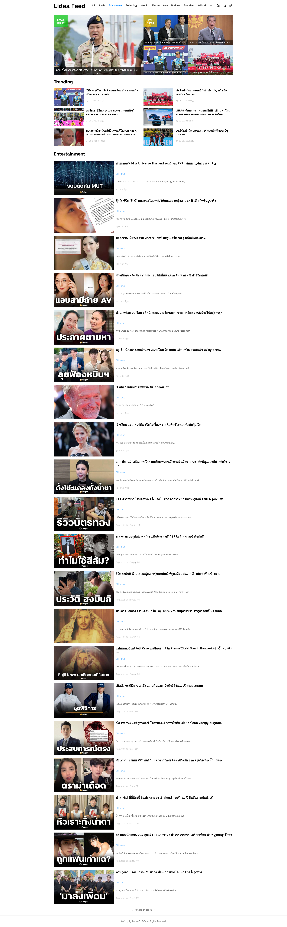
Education (189, 5)
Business (175, 5)
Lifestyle (155, 5)
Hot (93, 5)
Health (144, 5)
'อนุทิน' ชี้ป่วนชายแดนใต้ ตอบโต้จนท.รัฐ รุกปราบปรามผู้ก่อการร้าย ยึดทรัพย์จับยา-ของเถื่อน (96, 70)
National (201, 5)
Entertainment (115, 5)
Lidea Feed (70, 5)
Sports (102, 5)
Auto (165, 5)
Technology (131, 5)
